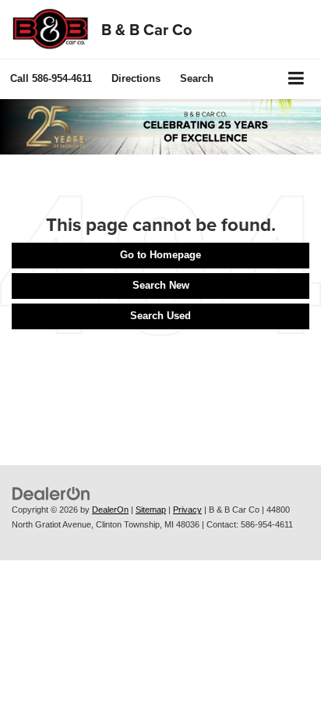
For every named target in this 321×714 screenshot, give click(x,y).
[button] (51, 78)
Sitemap (151, 509)
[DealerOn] (51, 493)
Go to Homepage (160, 255)
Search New (160, 285)
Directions (135, 78)
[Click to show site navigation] (296, 79)
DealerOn (110, 509)
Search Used (160, 315)
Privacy (187, 509)
